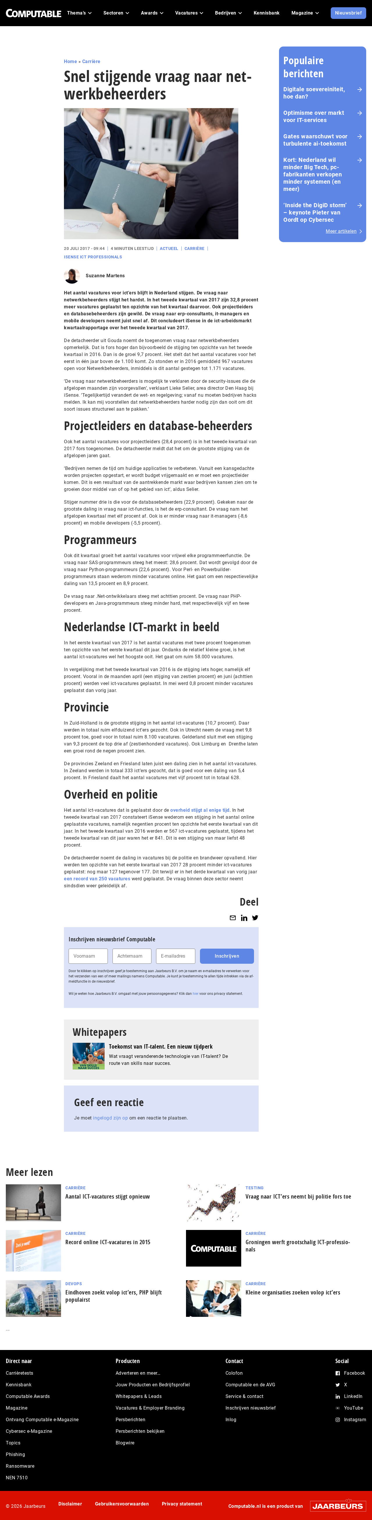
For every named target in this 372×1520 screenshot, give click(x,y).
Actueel (169, 248)
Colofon (234, 1373)
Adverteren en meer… (138, 1373)
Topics (13, 1443)
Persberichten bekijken (140, 1431)
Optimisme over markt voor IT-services (313, 116)
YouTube (353, 1408)
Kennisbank (18, 1384)
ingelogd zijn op (110, 1118)
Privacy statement (182, 1504)
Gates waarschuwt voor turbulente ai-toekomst (315, 140)
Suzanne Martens (105, 275)
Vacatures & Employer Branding (150, 1408)
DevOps (73, 1283)
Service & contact (245, 1396)
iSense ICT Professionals (93, 257)
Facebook (354, 1373)
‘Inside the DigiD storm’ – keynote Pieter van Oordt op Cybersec (315, 212)
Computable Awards (28, 1396)
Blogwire (125, 1443)
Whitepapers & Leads (139, 1396)
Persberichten (131, 1419)
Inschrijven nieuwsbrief (251, 1408)
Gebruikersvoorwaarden (122, 1504)
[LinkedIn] (244, 917)
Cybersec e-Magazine (29, 1431)
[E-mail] (232, 917)
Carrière (91, 61)
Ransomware (20, 1466)
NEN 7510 (17, 1477)
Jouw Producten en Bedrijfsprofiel (153, 1384)
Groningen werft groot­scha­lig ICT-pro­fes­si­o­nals (298, 1245)
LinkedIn (353, 1396)
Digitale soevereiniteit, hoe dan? (314, 93)
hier (195, 994)
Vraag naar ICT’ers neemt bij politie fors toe (298, 1196)
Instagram (355, 1419)
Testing (255, 1187)
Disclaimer (70, 1504)
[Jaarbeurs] (335, 1506)
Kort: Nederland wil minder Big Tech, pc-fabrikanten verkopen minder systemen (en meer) (312, 174)
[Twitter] (255, 917)
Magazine (16, 1408)
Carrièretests (19, 1373)
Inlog (231, 1419)
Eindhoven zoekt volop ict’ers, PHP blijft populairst (113, 1295)
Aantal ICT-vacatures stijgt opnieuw (107, 1196)
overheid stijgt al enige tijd (200, 810)
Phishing (15, 1454)
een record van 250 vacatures (97, 878)
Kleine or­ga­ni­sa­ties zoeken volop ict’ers (293, 1292)
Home (70, 61)
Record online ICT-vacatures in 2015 (108, 1242)
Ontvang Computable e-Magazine (42, 1419)
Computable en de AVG (251, 1384)
